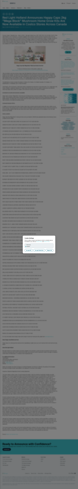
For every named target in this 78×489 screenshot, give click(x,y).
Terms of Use (46, 241)
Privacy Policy (39, 241)
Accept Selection (39, 250)
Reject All (49, 250)
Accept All (28, 250)
